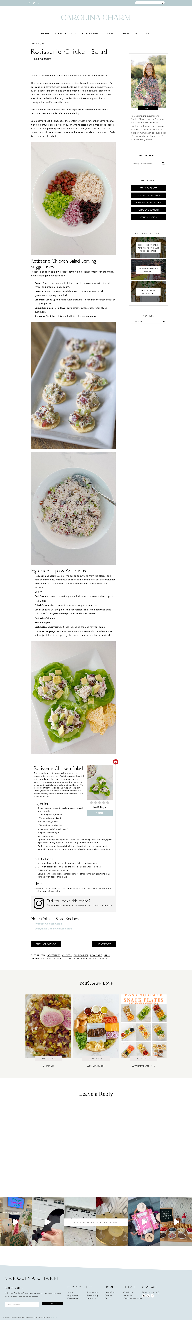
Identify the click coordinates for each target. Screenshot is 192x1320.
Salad (67, 959)
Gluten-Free (81, 955)
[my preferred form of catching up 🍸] (112, 1221)
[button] (148, 188)
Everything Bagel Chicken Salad (53, 928)
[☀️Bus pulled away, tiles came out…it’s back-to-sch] (144, 1221)
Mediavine (54, 1317)
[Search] (163, 163)
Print (99, 813)
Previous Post (45, 944)
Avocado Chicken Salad (48, 923)
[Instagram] (29, 2)
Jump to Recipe (42, 59)
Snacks (103, 959)
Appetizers (53, 955)
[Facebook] (39, 2)
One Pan (46, 959)
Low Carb (96, 955)
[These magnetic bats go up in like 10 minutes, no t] (48, 1221)
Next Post (104, 944)
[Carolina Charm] (96, 17)
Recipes (57, 959)
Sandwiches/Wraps (85, 959)
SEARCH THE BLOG (148, 155)
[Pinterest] (34, 2)
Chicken (67, 955)
